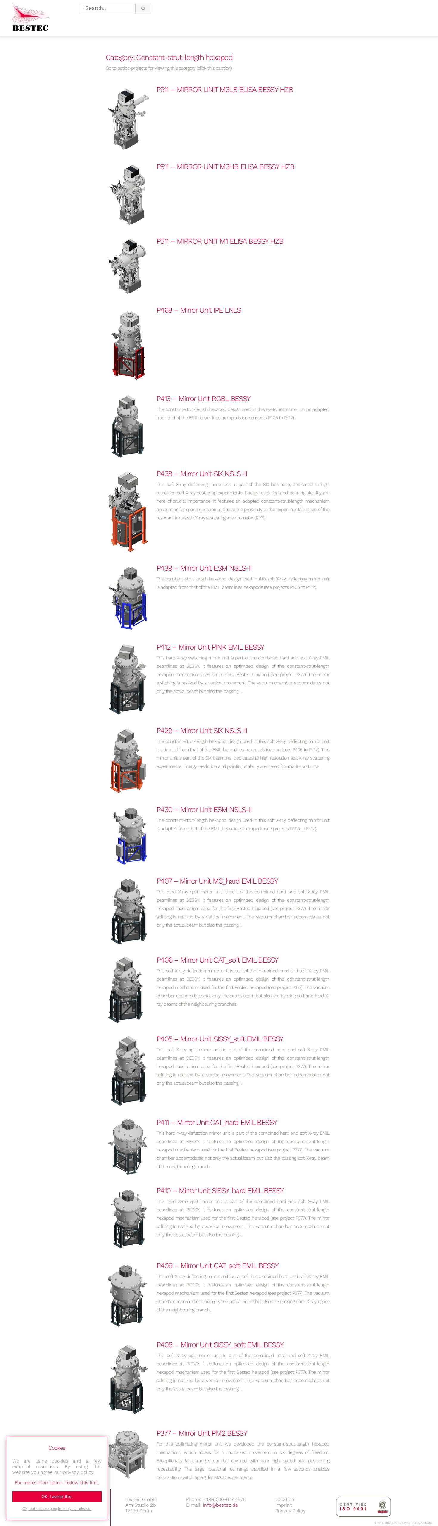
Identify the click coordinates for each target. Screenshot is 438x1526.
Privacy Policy (290, 1510)
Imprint (283, 1505)
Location (284, 1499)
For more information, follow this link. (57, 1482)
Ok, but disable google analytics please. (56, 1508)
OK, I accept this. (57, 1496)
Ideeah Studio (423, 1523)
